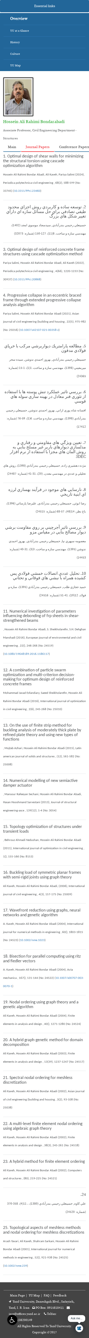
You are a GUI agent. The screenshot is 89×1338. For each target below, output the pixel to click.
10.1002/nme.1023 (32, 940)
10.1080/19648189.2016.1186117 (26, 654)
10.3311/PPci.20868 (27, 279)
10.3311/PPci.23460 (27, 190)
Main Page (17, 1295)
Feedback (59, 1295)
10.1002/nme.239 (15, 1265)
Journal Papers (38, 147)
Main (12, 147)
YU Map (34, 1295)
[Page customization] (12, 1319)
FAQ (46, 1295)
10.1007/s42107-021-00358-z (39, 330)
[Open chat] (79, 1328)
